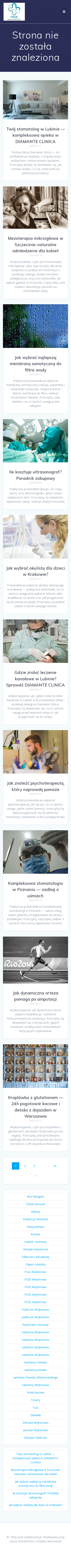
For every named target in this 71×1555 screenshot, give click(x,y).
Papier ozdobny (36, 1264)
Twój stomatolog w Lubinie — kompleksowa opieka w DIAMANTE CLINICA (35, 135)
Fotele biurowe (35, 1204)
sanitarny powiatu (35, 1370)
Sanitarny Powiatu (35, 1362)
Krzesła (35, 1234)
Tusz (36, 1407)
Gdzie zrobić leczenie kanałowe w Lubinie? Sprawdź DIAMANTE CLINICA (35, 678)
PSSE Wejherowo (35, 1279)
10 (56, 1166)
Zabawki (35, 1415)
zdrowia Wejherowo (35, 1430)
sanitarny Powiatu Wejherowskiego (35, 1377)
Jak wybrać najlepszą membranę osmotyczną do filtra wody (35, 363)
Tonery (35, 1400)
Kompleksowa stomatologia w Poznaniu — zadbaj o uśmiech (35, 889)
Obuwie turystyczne (35, 1249)
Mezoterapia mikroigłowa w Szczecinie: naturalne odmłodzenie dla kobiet (35, 244)
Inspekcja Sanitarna (35, 1219)
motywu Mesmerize (49, 1541)
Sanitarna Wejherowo (35, 1332)
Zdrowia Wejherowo (35, 1422)
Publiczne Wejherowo (35, 1309)
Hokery (35, 1211)
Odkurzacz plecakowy (35, 1257)
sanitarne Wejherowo (35, 1347)
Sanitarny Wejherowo (35, 1385)
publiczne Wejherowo (35, 1317)
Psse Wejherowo (35, 1272)
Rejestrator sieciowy (35, 1325)
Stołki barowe (35, 1392)
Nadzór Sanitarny (35, 1242)
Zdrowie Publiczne (35, 1438)
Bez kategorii (35, 1196)
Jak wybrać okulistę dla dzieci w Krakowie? (35, 1505)
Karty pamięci (35, 1227)
